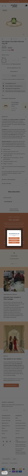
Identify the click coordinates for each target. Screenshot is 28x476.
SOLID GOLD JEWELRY (14, 240)
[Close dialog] (20, 231)
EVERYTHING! (14, 242)
